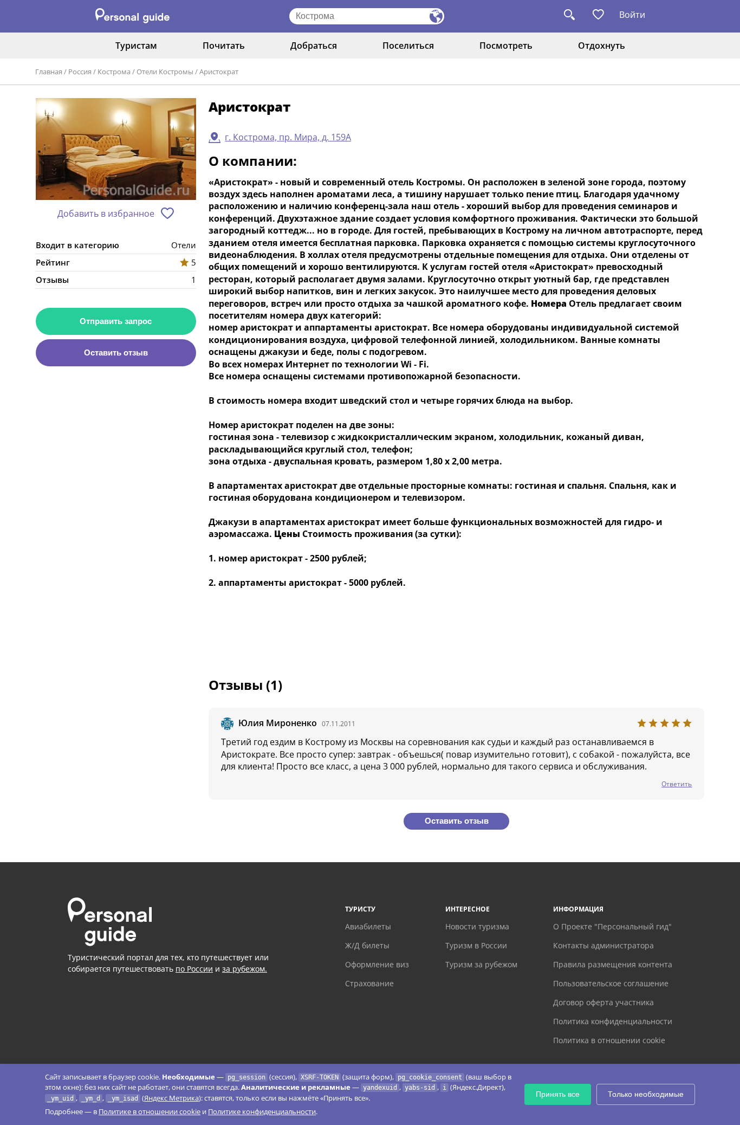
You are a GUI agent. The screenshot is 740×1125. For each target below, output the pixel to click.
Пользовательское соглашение (610, 983)
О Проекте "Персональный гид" (612, 926)
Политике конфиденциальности (262, 1111)
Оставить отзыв (116, 352)
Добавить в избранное (105, 213)
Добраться (313, 45)
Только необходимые (646, 1094)
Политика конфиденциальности (612, 1021)
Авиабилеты (368, 926)
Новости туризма (477, 926)
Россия (80, 71)
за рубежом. (244, 969)
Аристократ (218, 71)
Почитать (224, 45)
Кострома (114, 71)
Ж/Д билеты (367, 945)
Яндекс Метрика (171, 1098)
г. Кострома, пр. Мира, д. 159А (288, 137)
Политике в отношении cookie (149, 1111)
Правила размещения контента (612, 964)
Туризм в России (476, 945)
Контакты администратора (603, 945)
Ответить (676, 784)
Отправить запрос (116, 321)
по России (194, 969)
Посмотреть (506, 45)
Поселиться (408, 45)
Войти (632, 15)
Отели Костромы (165, 71)
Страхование (369, 983)
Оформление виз (377, 964)
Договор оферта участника (603, 1002)
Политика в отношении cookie (609, 1040)
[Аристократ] (116, 150)
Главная (48, 71)
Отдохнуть (601, 45)
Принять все (558, 1094)
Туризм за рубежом (481, 964)
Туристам (136, 45)
